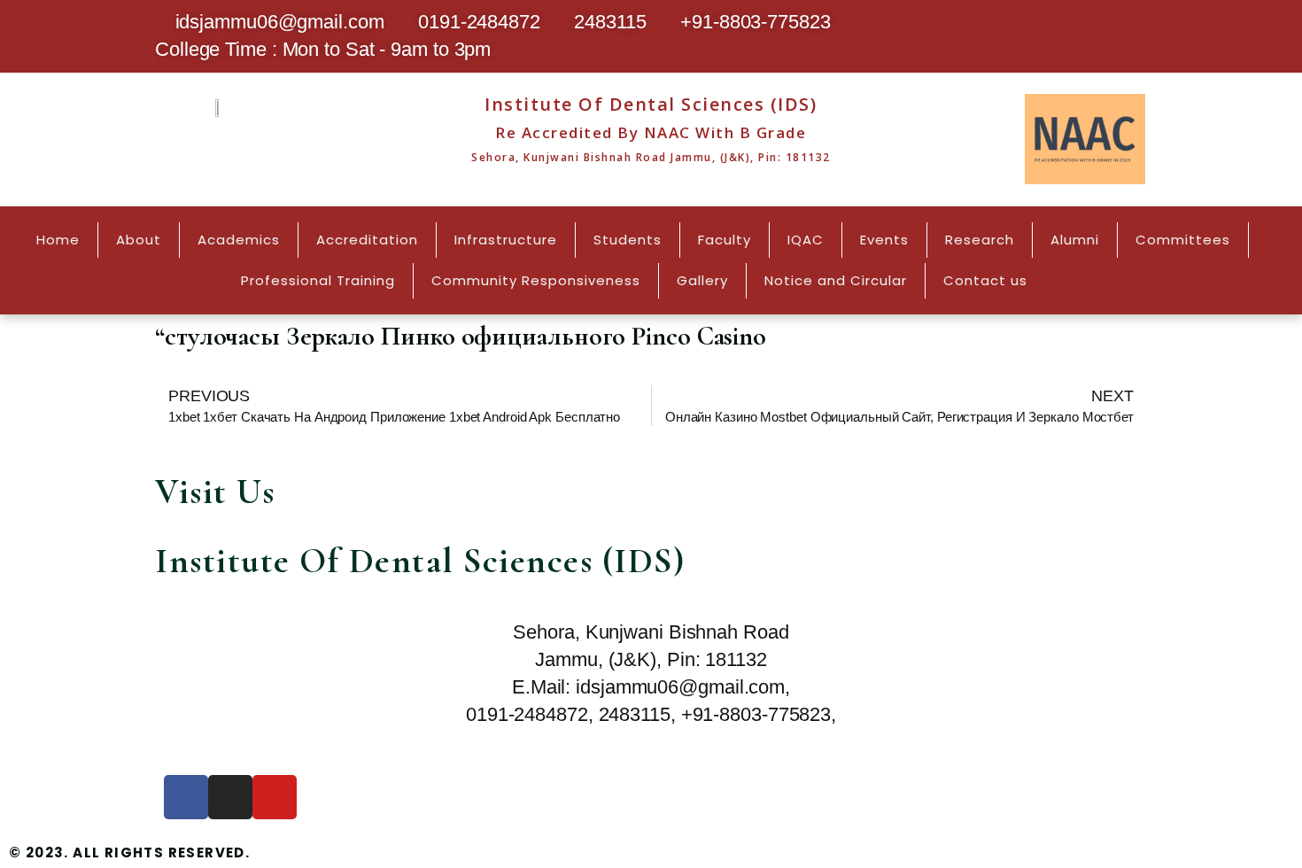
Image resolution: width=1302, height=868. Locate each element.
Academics (239, 239)
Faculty (724, 239)
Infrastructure (505, 239)
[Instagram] (230, 797)
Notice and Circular (835, 280)
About (138, 239)
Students (627, 239)
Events (884, 239)
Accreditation (367, 239)
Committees (1182, 239)
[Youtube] (274, 797)
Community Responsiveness (535, 280)
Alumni (1074, 239)
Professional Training (318, 280)
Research (979, 239)
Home (58, 239)
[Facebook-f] (186, 797)
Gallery (702, 280)
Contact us (985, 280)
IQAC (805, 239)
